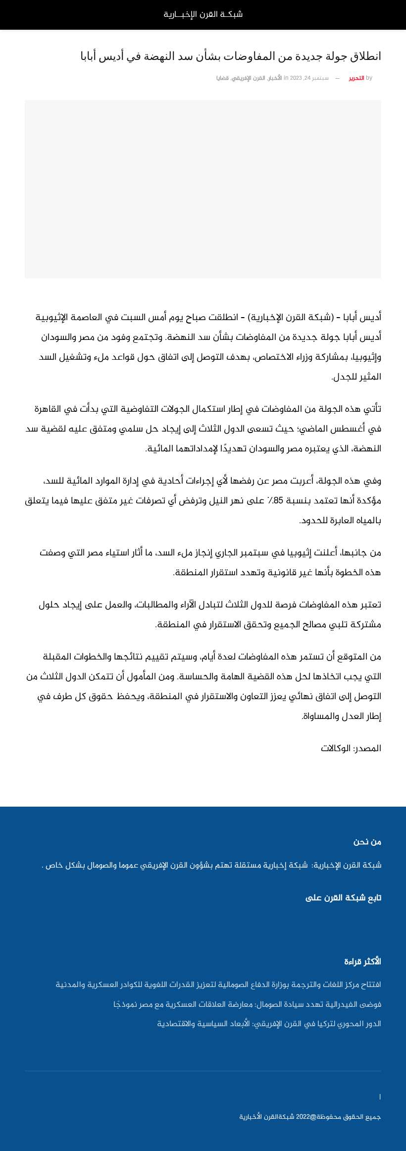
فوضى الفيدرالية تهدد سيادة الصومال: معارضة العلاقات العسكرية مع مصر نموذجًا (247, 1005)
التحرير (356, 78)
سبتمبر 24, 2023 (309, 78)
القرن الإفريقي (248, 78)
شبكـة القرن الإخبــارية (203, 14)
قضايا (222, 78)
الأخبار (275, 78)
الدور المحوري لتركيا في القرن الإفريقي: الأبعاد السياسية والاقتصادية (269, 1024)
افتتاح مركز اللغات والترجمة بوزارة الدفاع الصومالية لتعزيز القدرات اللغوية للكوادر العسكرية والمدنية (218, 985)
